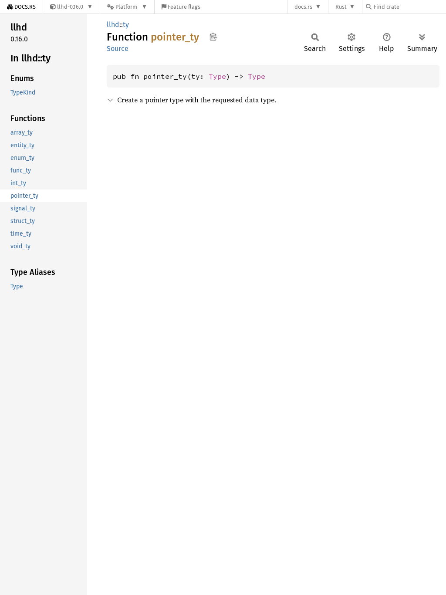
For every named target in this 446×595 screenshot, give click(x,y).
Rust (341, 6)
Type (217, 76)
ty (126, 24)
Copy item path (213, 36)
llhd (113, 24)
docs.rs (303, 6)
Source (117, 48)
